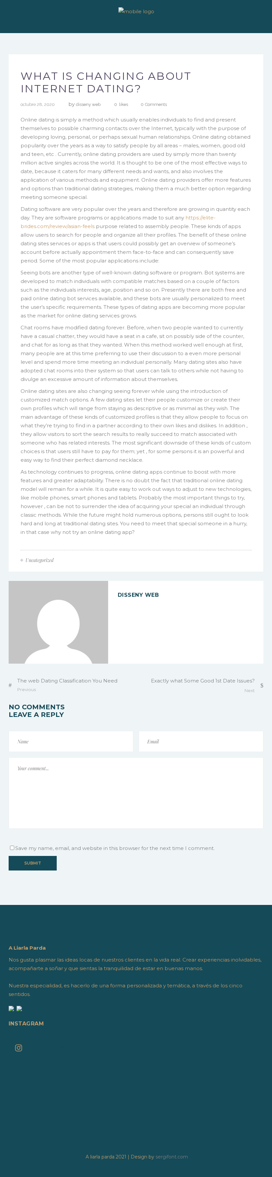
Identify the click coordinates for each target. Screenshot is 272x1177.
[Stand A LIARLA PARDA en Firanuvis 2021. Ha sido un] (105, 1065)
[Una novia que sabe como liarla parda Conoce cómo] (42, 1100)
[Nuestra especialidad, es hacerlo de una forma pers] (167, 1100)
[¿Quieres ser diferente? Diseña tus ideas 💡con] (42, 1065)
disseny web (88, 104)
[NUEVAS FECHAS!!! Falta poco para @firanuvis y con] (167, 1082)
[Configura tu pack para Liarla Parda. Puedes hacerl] (105, 1100)
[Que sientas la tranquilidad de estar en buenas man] (230, 1100)
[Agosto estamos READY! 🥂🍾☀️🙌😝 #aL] (230, 1082)
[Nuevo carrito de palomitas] (230, 1074)
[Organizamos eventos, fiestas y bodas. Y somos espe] (42, 1091)
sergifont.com (172, 1157)
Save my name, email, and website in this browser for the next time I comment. (115, 848)
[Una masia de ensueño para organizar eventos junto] (167, 1091)
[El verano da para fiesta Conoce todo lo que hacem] (230, 1091)
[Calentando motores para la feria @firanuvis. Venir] (105, 1082)
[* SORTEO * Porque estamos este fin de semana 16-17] (42, 1082)
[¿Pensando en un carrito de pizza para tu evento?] (105, 1091)
